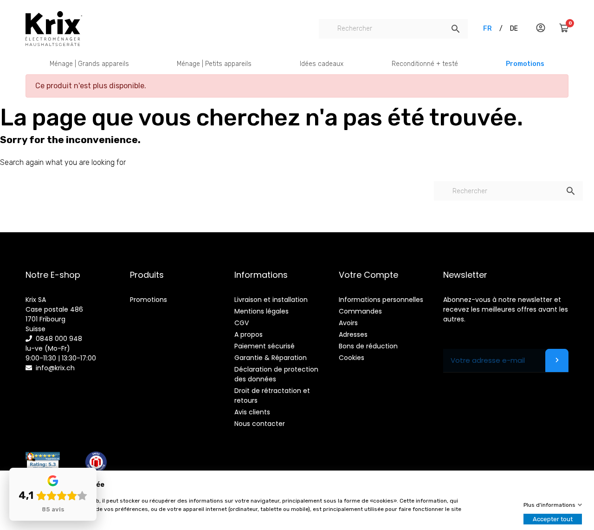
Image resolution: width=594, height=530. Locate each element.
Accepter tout (553, 519)
